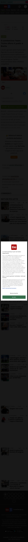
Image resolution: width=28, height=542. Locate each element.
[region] (14, 271)
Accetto (14, 297)
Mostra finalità (14, 293)
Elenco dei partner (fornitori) (9, 288)
